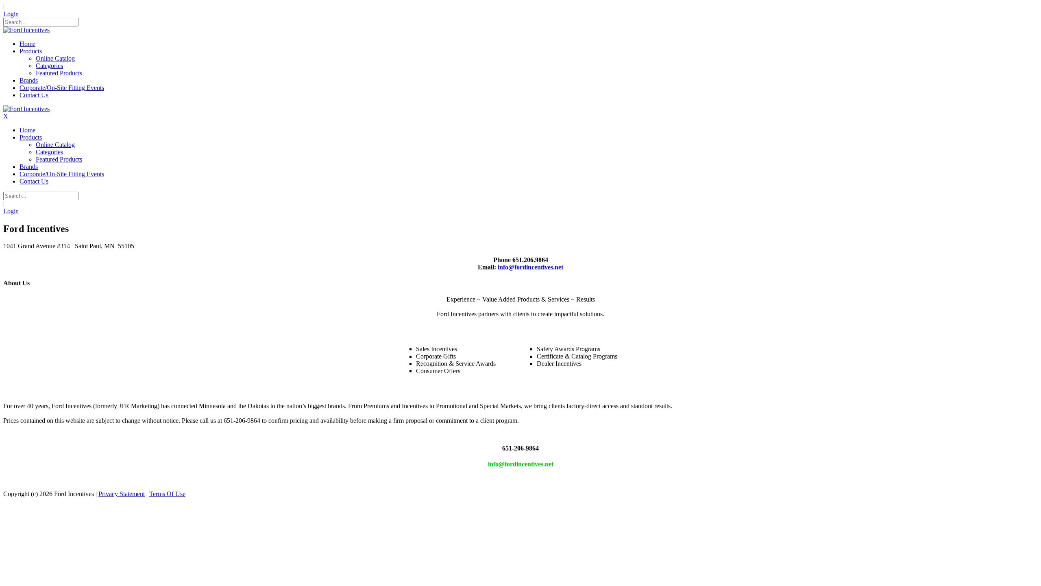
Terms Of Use (167, 493)
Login (11, 14)
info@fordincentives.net (530, 267)
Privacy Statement (121, 493)
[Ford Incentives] (26, 29)
